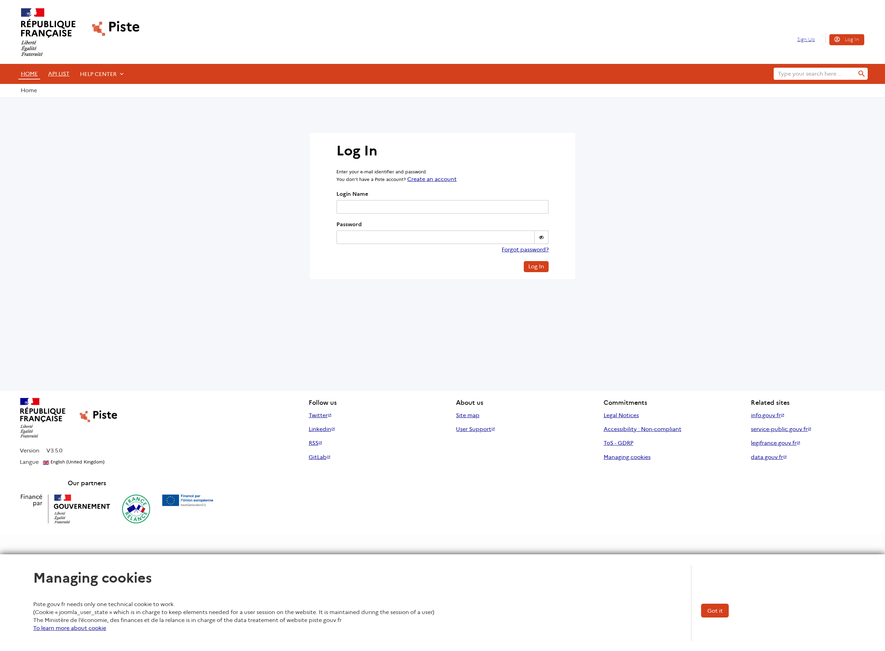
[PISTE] (77, 32)
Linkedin (320, 429)
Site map (467, 415)
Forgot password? (525, 249)
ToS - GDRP (618, 443)
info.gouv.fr (766, 415)
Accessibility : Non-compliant (642, 429)
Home (29, 73)
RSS (313, 443)
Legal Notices (621, 415)
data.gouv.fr (767, 457)
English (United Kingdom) (76, 462)
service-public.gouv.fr (779, 429)
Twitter (318, 415)
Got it (715, 610)
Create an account (432, 179)
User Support (473, 429)
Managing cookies (627, 457)
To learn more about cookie (69, 628)
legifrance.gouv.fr (773, 443)
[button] (541, 237)
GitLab (318, 457)
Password (349, 224)
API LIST (58, 73)
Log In (852, 39)
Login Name (352, 194)
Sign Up (806, 39)
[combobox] (814, 73)
